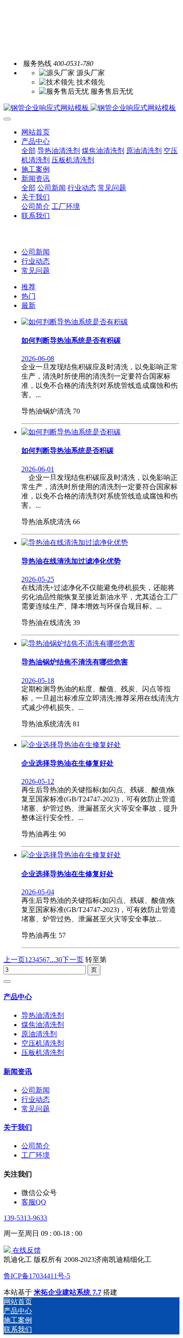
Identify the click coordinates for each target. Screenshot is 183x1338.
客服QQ (33, 1202)
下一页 (73, 959)
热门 (28, 296)
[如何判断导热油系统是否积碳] (71, 432)
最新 (28, 305)
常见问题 (35, 270)
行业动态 (35, 261)
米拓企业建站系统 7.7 (67, 1292)
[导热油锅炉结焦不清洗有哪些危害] (78, 643)
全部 (28, 150)
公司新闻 (35, 252)
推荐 (28, 287)
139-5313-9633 (25, 1218)
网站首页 (35, 132)
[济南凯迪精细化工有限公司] (91, 108)
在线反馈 (26, 1250)
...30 (56, 959)
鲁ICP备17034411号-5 (37, 1276)
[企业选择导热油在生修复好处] (71, 744)
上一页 (14, 959)
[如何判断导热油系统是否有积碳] (74, 322)
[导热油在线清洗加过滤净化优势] (74, 542)
